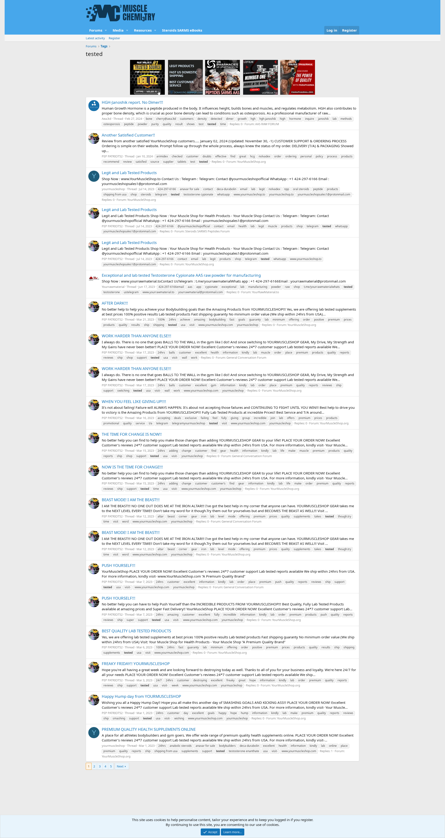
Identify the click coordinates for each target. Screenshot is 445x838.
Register (114, 38)
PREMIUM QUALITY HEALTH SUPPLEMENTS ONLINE (149, 729)
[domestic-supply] (185, 77)
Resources (143, 30)
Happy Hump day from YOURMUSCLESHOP (141, 696)
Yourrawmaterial (113, 287)
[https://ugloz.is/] (147, 77)
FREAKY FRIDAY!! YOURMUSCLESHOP (136, 663)
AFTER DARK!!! (115, 303)
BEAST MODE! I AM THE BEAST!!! (131, 499)
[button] (106, 30)
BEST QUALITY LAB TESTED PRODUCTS (136, 630)
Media (118, 30)
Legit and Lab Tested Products (129, 172)
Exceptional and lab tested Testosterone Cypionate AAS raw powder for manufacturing (181, 275)
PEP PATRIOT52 (112, 156)
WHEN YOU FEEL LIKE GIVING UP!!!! (134, 401)
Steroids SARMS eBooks (182, 30)
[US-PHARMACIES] (222, 77)
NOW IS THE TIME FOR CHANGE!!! (132, 467)
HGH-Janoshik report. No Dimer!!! (132, 102)
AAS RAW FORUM (267, 124)
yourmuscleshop (113, 189)
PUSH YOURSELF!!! (118, 565)
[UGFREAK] (260, 77)
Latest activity (95, 38)
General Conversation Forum (246, 357)
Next (120, 766)
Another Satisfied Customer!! (128, 135)
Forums (95, 30)
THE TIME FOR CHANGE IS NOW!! (132, 434)
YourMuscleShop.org (251, 161)
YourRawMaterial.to (265, 292)
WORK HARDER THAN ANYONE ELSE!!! (136, 335)
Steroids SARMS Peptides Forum (207, 231)
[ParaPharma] (297, 77)
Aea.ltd (106, 119)
